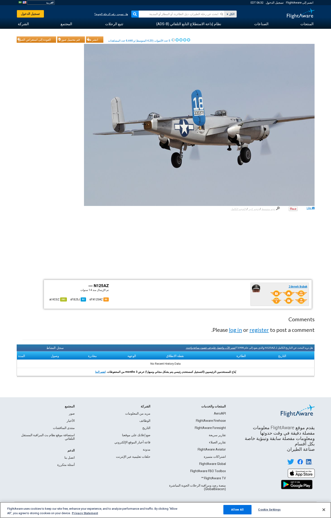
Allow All (237, 509)
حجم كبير (253, 209)
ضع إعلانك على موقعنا (136, 435)
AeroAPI (220, 413)
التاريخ (146, 428)
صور (72, 413)
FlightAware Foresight (210, 428)
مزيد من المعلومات (137, 413)
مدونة (146, 449)
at (57, 299)
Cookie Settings (269, 509)
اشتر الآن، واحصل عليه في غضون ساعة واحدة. (211, 347)
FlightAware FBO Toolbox (208, 471)
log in (235, 329)
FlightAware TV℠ (213, 478)
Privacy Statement (85, 513)
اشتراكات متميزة (215, 456)
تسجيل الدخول (275, 2)
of (77, 299)
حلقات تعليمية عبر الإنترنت (133, 456)
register (259, 329)
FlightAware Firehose (211, 420)
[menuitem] (307, 24)
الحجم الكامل (238, 209)
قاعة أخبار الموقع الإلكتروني (132, 442)
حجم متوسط (268, 209)
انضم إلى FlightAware (299, 2)
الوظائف (144, 420)
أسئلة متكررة (66, 465)
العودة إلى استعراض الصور (34, 39)
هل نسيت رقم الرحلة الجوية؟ (111, 14)
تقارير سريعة (217, 435)
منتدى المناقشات (64, 428)
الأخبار (71, 420)
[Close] (324, 510)
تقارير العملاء (217, 442)
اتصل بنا (69, 457)
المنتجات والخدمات (213, 406)
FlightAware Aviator (212, 449)
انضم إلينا (100, 371)
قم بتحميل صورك (69, 39)
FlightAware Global (212, 464)
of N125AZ (98, 299)
